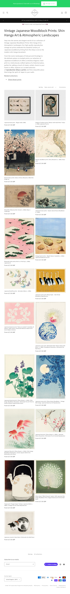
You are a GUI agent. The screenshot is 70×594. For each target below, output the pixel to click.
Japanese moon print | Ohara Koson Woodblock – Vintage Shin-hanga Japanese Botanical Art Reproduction (49, 402)
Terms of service (53, 585)
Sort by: (41, 87)
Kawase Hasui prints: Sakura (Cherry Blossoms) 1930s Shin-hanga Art (19, 178)
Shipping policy (62, 585)
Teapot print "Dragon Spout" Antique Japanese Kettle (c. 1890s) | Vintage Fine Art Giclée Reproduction (18, 504)
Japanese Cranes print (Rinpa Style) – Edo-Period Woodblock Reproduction (47, 295)
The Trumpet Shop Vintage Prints (16, 585)
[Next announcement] (67, 20)
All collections (38, 554)
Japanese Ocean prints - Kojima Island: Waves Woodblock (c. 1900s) (49, 211)
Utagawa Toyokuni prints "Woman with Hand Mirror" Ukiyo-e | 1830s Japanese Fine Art (50, 123)
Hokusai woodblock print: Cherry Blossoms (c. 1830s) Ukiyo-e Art (50, 160)
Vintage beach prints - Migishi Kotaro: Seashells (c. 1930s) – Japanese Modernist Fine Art (50, 256)
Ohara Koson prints (14, 79)
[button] (3, 13)
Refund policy (37, 585)
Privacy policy (45, 585)
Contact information (61, 587)
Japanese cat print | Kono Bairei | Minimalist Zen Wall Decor (19, 537)
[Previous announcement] (3, 20)
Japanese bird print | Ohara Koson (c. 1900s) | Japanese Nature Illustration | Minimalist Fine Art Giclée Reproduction (50, 435)
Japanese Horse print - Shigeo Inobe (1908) (15, 122)
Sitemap (30, 554)
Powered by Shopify (28, 585)
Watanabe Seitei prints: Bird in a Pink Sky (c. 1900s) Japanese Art (17, 262)
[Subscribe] (33, 564)
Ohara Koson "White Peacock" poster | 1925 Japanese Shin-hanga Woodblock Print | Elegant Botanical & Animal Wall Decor (50, 498)
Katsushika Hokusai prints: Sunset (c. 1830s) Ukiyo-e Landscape (17, 210)
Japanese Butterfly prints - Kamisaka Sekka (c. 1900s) (17, 291)
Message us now (50, 3)
